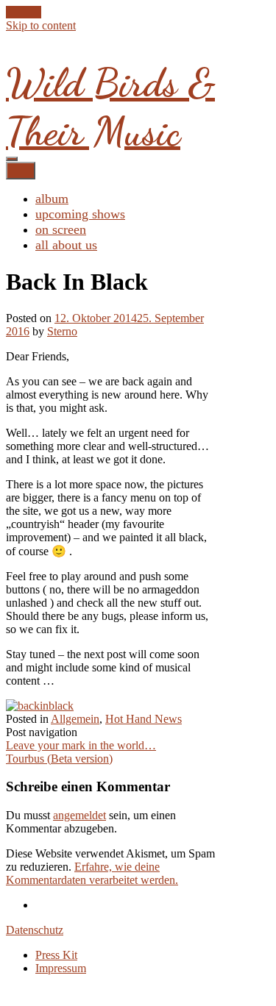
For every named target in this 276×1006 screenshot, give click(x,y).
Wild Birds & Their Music (110, 107)
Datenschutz (34, 930)
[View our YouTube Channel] (28, 12)
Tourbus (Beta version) (59, 758)
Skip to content (41, 25)
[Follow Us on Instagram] (36, 12)
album (51, 198)
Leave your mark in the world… (81, 745)
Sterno (62, 331)
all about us (66, 245)
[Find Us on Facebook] (19, 12)
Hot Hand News (143, 719)
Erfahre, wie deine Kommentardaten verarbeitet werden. (92, 873)
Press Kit (56, 955)
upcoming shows (80, 214)
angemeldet (79, 815)
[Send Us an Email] (10, 12)
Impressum (60, 968)
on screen (60, 229)
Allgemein (75, 719)
